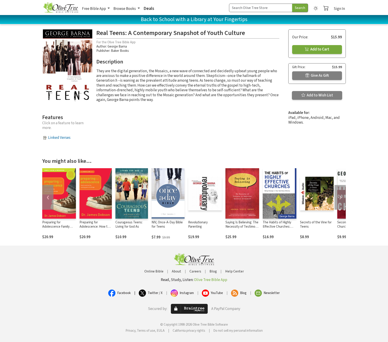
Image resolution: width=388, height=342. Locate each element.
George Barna (117, 46)
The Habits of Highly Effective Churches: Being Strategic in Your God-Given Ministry (279, 228)
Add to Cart (319, 49)
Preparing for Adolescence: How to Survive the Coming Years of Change (94, 228)
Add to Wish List (319, 95)
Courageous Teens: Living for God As (129, 224)
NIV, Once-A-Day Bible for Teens (167, 224)
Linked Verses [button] (59, 137)
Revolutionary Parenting (198, 224)
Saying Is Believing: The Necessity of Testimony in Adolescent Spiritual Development (242, 228)
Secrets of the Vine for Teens (316, 224)
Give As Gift (319, 75)
